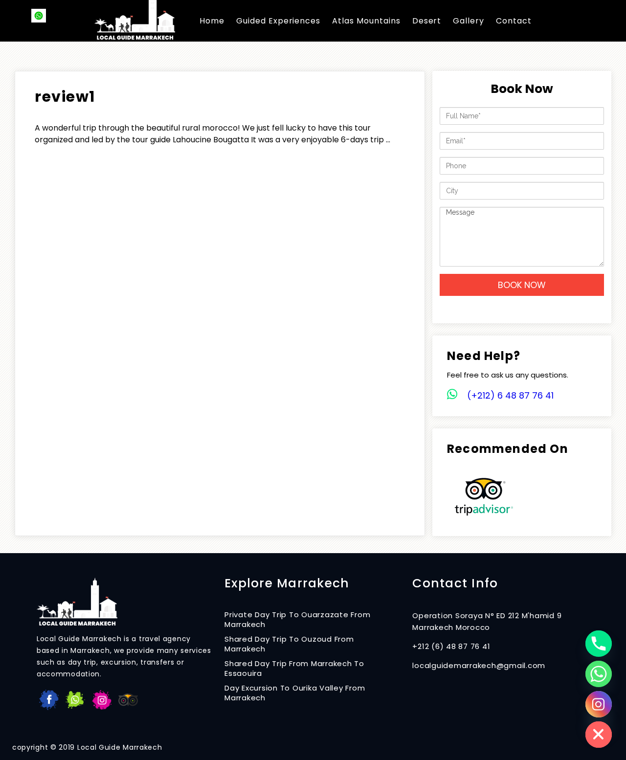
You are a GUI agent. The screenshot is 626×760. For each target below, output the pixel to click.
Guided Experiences (278, 20)
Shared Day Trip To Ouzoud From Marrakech (289, 644)
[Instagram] (598, 704)
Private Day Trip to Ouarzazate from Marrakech (297, 619)
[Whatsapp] (598, 674)
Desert (427, 20)
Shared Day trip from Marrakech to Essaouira (294, 668)
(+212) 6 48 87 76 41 (510, 395)
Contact (514, 20)
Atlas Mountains (366, 20)
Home (212, 20)
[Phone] (598, 643)
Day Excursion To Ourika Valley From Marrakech (294, 693)
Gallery (468, 20)
